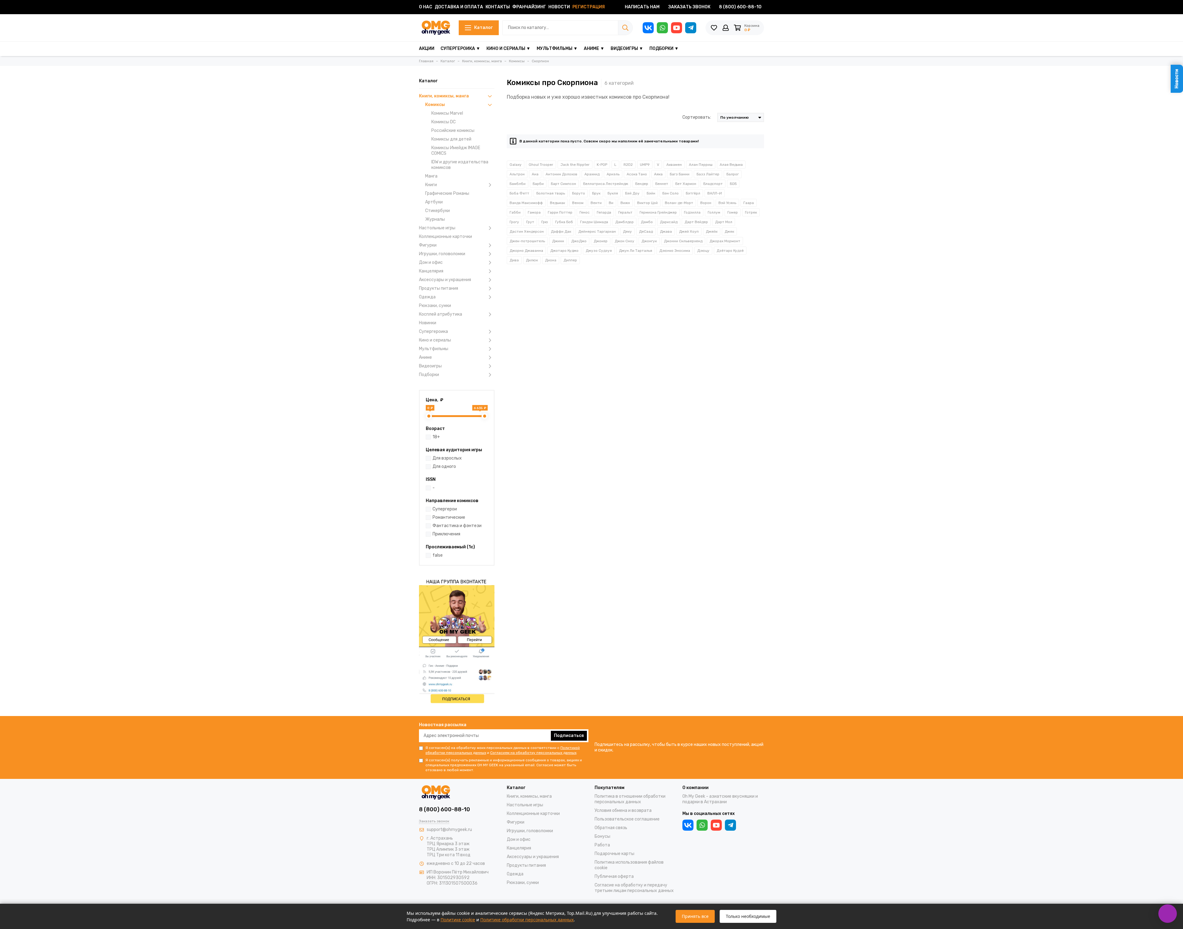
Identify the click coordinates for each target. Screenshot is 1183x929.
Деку (627, 231)
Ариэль (613, 174)
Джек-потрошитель (527, 241)
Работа (602, 845)
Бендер (641, 184)
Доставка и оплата (459, 7)
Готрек (751, 212)
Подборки (429, 374)
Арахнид (592, 174)
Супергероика (433, 331)
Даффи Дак (561, 231)
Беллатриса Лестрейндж (605, 184)
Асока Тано (637, 174)
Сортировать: (696, 117)
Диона (550, 260)
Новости (559, 7)
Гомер (732, 212)
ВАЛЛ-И (714, 193)
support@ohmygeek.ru (449, 829)
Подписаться (569, 735)
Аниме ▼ (594, 48)
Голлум (714, 212)
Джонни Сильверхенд (683, 241)
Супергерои (445, 509)
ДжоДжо (579, 241)
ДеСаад (646, 231)
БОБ (733, 184)
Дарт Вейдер (696, 222)
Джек (729, 231)
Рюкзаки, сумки (435, 305)
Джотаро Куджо (564, 250)
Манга (431, 176)
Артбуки (434, 202)
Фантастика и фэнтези (457, 525)
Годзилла (692, 212)
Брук (596, 193)
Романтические (449, 517)
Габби (515, 212)
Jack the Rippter (575, 164)
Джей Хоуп (689, 231)
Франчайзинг (529, 7)
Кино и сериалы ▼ (508, 48)
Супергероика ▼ (460, 48)
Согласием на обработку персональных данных (533, 753)
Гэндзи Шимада (594, 222)
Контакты (498, 7)
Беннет (661, 184)
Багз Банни (679, 174)
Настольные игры (437, 228)
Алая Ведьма (731, 164)
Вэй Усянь (727, 203)
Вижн (625, 203)
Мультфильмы (433, 348)
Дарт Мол (723, 222)
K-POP (602, 164)
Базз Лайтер (708, 174)
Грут (530, 222)
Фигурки (428, 245)
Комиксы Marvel (447, 113)
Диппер (570, 260)
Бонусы (602, 836)
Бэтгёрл (693, 193)
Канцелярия (431, 271)
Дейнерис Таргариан (597, 231)
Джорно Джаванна (526, 250)
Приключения (446, 534)
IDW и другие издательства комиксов (459, 164)
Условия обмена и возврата (623, 810)
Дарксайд (668, 222)
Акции (426, 48)
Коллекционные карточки (445, 236)
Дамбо (647, 222)
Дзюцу (703, 250)
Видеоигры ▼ (627, 48)
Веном (577, 203)
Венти (596, 203)
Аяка (658, 174)
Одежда (427, 297)
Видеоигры (430, 366)
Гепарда (604, 212)
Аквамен (674, 164)
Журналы (435, 219)
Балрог (732, 174)
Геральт (625, 212)
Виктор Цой (647, 203)
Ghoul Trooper (541, 164)
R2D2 (628, 164)
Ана (535, 174)
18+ (436, 437)
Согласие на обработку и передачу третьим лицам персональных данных (634, 887)
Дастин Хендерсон (527, 231)
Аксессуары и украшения (445, 279)
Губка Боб (564, 222)
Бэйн (651, 193)
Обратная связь (611, 827)
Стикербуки (437, 210)
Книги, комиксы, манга (444, 96)
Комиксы (435, 104)
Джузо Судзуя (599, 250)
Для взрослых (447, 458)
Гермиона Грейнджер (658, 212)
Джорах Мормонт (724, 241)
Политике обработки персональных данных (527, 920)
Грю (544, 222)
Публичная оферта (614, 876)
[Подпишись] (456, 640)
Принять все (695, 916)
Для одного (444, 466)
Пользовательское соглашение (627, 819)
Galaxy (516, 164)
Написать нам (642, 7)
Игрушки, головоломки (442, 253)
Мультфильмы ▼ (557, 48)
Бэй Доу (632, 193)
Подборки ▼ (664, 48)
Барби (538, 184)
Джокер (601, 241)
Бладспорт (713, 184)
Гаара (748, 203)
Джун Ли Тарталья (635, 250)
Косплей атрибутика (440, 314)
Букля (613, 193)
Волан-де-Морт (679, 203)
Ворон (705, 203)
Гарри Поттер (560, 212)
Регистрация (588, 7)
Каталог (483, 27)
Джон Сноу (624, 241)
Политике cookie (458, 920)
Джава (666, 231)
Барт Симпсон (563, 184)
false (438, 555)
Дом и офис (431, 262)
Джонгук (649, 241)
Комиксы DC (443, 122)
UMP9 (645, 164)
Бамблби (518, 184)
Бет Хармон (685, 184)
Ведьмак (557, 203)
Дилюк (532, 260)
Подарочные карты (614, 853)
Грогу (514, 222)
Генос (584, 212)
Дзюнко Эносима (674, 250)
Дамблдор (624, 222)
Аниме (425, 357)
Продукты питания (438, 288)
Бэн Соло (670, 193)
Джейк (712, 231)
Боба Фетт (519, 193)
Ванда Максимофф (526, 203)
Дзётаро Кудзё (730, 250)
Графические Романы (447, 193)
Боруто (578, 193)
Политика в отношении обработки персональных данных (630, 799)
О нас (425, 7)
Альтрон (517, 174)
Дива (514, 260)
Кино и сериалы (435, 340)
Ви (611, 203)
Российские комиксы (452, 130)
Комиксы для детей (451, 139)
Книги (431, 184)
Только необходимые (748, 916)
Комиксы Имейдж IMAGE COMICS (455, 150)
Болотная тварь (550, 193)
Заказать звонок (689, 7)
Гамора (534, 212)
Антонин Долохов (561, 174)
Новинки (427, 322)
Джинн (558, 241)
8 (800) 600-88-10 (740, 7)
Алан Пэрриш (701, 164)
